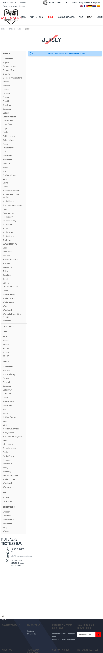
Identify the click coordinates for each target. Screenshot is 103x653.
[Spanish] (98, 5)
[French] (86, 5)
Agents (22, 6)
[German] (90, 5)
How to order (8, 2)
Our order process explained (63, 639)
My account (31, 633)
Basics (19, 29)
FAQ (16, 2)
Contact (23, 2)
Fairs (5, 6)
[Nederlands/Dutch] (94, 5)
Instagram (13, 6)
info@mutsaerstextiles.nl (21, 556)
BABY (11, 29)
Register (96, 2)
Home (3, 29)
